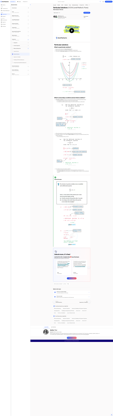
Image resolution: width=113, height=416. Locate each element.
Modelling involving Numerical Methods (68, 310)
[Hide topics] (30, 5)
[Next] (89, 267)
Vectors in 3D (84, 310)
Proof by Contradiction (61, 312)
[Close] (31, 341)
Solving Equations (57, 310)
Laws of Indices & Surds (71, 312)
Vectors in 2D (78, 310)
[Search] (100, 1)
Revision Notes (75, 4)
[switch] (112, 415)
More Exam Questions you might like (61, 306)
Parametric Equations (66, 308)
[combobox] (79, 2)
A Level (54, 4)
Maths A (66, 4)
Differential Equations (57, 308)
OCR (62, 4)
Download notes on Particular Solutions (72, 340)
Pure (70, 4)
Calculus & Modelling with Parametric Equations (79, 308)
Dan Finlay (64, 17)
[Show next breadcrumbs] (89, 5)
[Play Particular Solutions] (71, 30)
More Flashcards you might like (60, 316)
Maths (58, 4)
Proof (55, 312)
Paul (56, 330)
